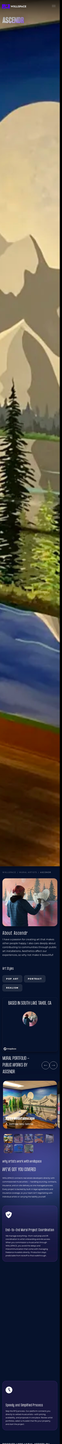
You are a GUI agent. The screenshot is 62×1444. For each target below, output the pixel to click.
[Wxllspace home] (14, 6)
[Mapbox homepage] (10, 1049)
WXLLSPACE (9, 872)
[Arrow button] (46, 1065)
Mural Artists (28, 872)
